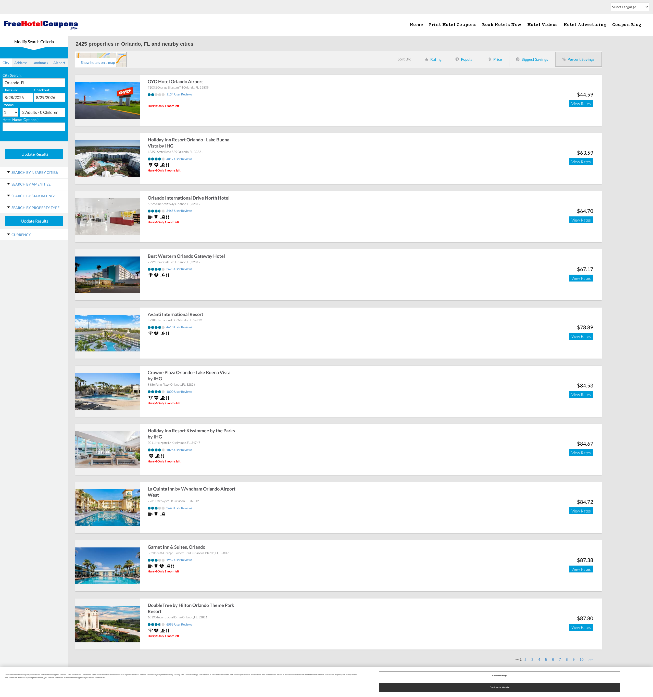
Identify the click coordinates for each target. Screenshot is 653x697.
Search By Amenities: (31, 184)
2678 (179, 269)
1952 (179, 560)
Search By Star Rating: (33, 196)
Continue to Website (500, 687)
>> (590, 659)
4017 (179, 159)
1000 (179, 392)
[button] (42, 112)
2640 (179, 508)
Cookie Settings (499, 675)
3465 (179, 211)
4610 (179, 327)
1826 (179, 450)
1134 (179, 94)
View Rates (581, 103)
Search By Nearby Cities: (34, 172)
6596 (179, 624)
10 (582, 659)
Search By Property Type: (35, 207)
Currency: (21, 235)
